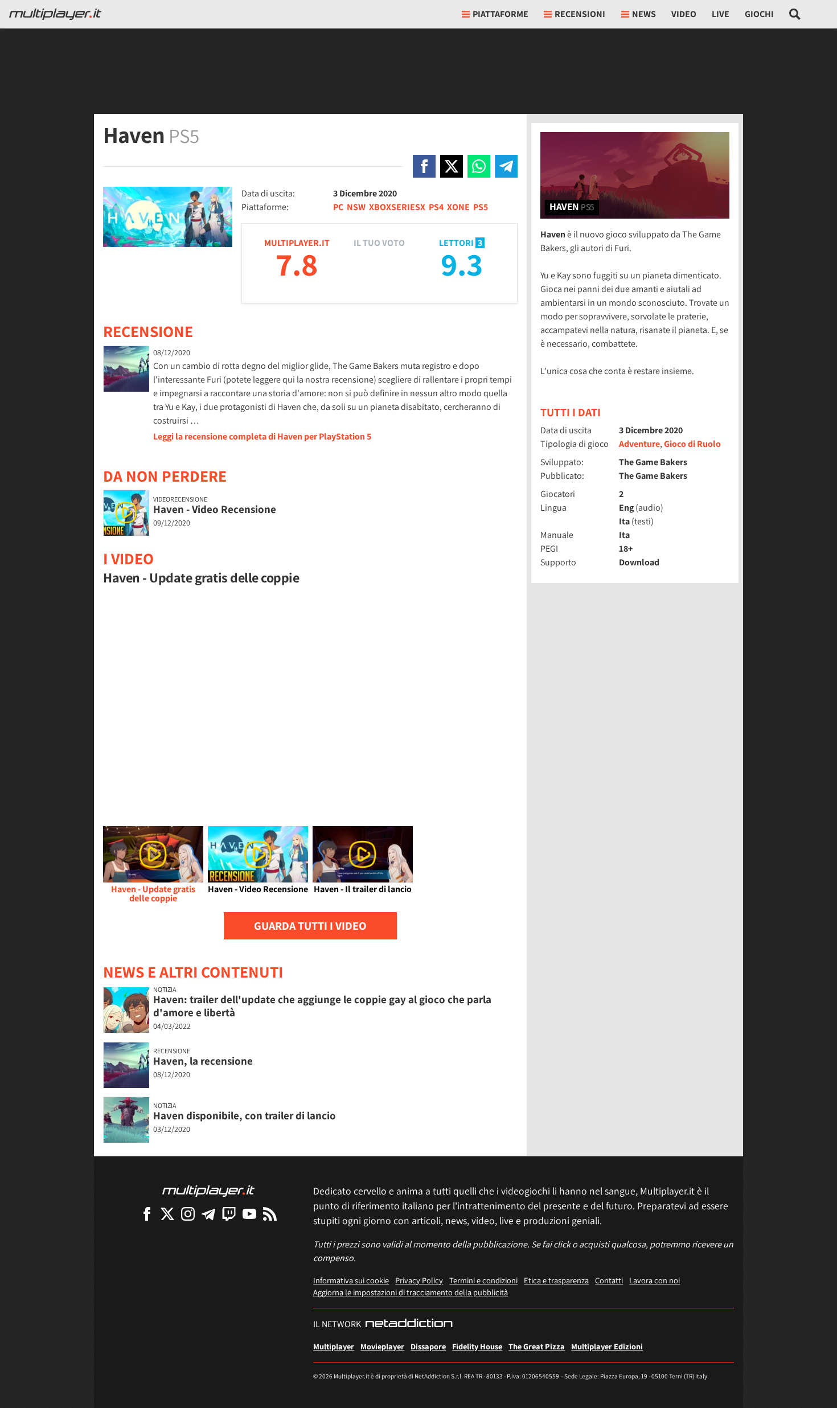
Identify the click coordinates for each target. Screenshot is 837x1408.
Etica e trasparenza (556, 1280)
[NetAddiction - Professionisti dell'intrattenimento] (409, 1324)
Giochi (759, 14)
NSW (356, 207)
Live (720, 14)
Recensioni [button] (580, 14)
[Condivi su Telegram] (506, 166)
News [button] (644, 14)
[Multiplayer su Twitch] (229, 1213)
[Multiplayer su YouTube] (249, 1213)
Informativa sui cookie (351, 1280)
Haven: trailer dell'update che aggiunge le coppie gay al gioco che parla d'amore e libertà (322, 1005)
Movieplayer (382, 1346)
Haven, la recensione (203, 1061)
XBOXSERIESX (397, 207)
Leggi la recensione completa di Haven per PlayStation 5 (262, 436)
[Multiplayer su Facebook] (147, 1213)
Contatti (609, 1280)
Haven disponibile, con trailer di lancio (244, 1115)
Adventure (639, 444)
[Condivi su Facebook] (424, 166)
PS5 (480, 207)
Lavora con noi (654, 1280)
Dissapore (428, 1346)
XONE (458, 207)
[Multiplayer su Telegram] (208, 1213)
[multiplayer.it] (208, 1190)
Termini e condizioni (483, 1280)
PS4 (436, 207)
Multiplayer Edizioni (607, 1346)
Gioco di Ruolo (692, 444)
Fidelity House (477, 1346)
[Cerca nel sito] (795, 14)
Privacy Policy (419, 1280)
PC (338, 207)
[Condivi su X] (451, 166)
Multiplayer (333, 1346)
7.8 (297, 264)
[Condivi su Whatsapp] (478, 166)
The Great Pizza (536, 1346)
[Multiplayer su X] (167, 1213)
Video (683, 14)
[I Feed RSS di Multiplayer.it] (270, 1213)
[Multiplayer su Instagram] (188, 1213)
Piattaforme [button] (500, 14)
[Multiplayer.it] (55, 14)
